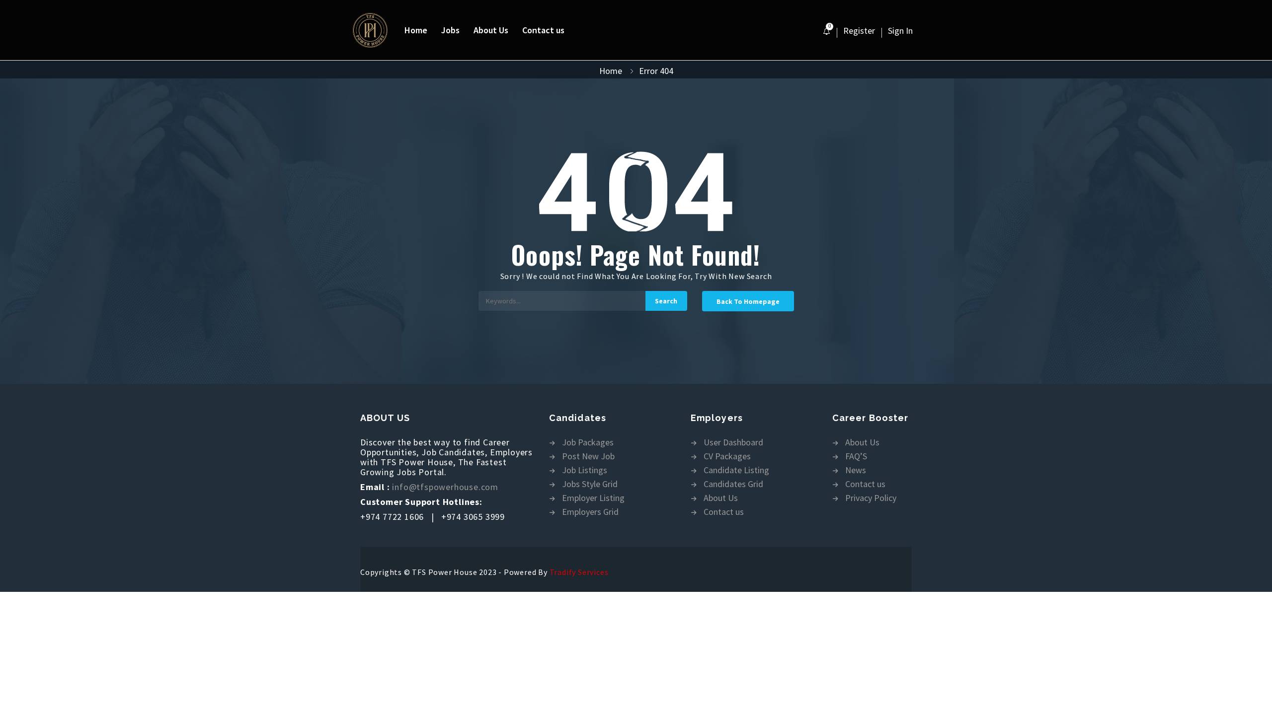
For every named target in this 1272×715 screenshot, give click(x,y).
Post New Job (588, 456)
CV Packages (727, 456)
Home (415, 30)
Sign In (900, 30)
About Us (491, 30)
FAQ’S (856, 456)
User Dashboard (733, 442)
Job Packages (588, 442)
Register (859, 30)
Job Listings (584, 470)
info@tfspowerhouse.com (445, 487)
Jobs (450, 30)
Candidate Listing (736, 470)
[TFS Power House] (375, 30)
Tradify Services (579, 572)
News (855, 470)
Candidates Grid (733, 484)
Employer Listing (593, 498)
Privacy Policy (870, 498)
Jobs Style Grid (590, 484)
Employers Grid (590, 512)
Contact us (543, 30)
